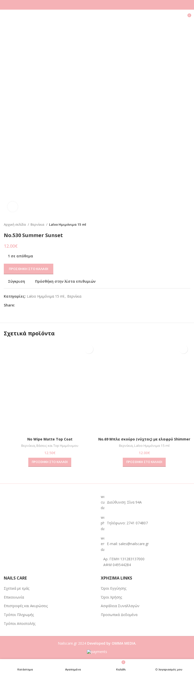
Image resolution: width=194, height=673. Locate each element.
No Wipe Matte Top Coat (49, 439)
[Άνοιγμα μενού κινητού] (5, 17)
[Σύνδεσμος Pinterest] (31, 305)
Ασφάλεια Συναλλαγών (120, 605)
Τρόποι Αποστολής (19, 623)
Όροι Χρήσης (111, 597)
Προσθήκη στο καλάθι (28, 268)
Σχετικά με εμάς (16, 588)
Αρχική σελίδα (15, 224)
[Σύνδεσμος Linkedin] (36, 305)
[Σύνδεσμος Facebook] (19, 305)
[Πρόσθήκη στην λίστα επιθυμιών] (88, 349)
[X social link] (25, 305)
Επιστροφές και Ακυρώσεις (26, 605)
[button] (49, 462)
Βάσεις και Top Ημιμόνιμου (57, 445)
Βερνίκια (38, 224)
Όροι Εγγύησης (113, 588)
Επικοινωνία (14, 597)
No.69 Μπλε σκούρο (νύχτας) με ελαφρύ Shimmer (144, 439)
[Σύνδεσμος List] (145, 523)
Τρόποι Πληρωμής (19, 614)
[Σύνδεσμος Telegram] (42, 305)
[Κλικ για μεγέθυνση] (13, 207)
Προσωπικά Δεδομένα (119, 614)
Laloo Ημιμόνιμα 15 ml (67, 224)
